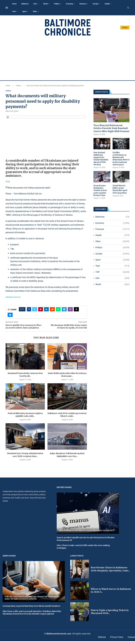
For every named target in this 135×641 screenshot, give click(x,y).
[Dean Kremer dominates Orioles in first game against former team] (101, 176)
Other (35, 11)
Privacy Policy (116, 637)
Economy (69, 4)
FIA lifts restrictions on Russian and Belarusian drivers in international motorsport (121, 158)
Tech (14, 11)
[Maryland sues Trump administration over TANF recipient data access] (25, 436)
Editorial (102, 637)
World (45, 4)
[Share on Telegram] (64, 309)
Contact (124, 27)
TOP (112, 272)
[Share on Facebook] (29, 309)
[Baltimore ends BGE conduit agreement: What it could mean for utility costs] (67, 396)
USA (35, 4)
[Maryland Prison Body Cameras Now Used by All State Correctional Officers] (25, 356)
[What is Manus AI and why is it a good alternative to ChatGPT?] (88, 513)
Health (107, 4)
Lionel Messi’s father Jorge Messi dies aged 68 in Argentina (120, 189)
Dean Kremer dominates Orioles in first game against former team (100, 190)
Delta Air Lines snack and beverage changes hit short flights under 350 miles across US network (32, 598)
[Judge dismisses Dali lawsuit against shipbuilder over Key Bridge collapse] (67, 436)
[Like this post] (23, 309)
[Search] (128, 8)
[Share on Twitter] (34, 309)
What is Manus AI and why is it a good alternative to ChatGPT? (87, 530)
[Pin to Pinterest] (40, 309)
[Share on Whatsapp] (58, 309)
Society (95, 4)
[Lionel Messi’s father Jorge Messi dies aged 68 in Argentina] (121, 176)
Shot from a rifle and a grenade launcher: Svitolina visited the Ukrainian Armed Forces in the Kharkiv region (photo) (32, 612)
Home (14, 4)
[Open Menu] (7, 7)
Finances (82, 4)
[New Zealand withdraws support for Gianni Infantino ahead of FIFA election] (101, 143)
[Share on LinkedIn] (46, 309)
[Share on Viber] (70, 309)
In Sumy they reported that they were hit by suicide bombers (31, 606)
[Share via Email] (10, 315)
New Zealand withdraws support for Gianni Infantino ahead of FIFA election (100, 158)
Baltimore (25, 4)
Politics (57, 4)
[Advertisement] (67, 58)
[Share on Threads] (76, 309)
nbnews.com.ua (13, 297)
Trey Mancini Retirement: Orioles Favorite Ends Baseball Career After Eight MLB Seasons (111, 128)
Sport (24, 11)
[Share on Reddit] (52, 309)
